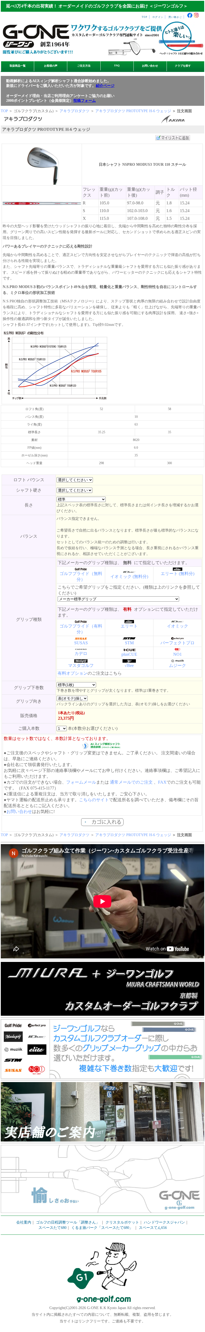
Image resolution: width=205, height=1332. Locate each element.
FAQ (117, 65)
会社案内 (23, 1222)
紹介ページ (105, 86)
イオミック (177, 626)
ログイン (157, 17)
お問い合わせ (150, 65)
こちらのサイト (94, 799)
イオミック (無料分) (129, 576)
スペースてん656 (153, 1228)
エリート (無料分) (177, 573)
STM (129, 643)
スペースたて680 (52, 1228)
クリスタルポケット (122, 1222)
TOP (145, 17)
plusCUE (129, 654)
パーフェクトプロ (177, 643)
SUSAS (81, 643)
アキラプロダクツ (74, 111)
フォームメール (81, 782)
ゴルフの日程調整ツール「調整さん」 (68, 1222)
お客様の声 (50, 65)
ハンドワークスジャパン (164, 1222)
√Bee (129, 665)
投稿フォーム (84, 101)
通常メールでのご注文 (131, 782)
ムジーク (177, 665)
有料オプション (73, 673)
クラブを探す (183, 65)
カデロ (80, 653)
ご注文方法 (83, 65)
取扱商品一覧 (18, 65)
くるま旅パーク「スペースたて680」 (102, 1228)
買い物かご (175, 17)
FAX (162, 782)
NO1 (177, 654)
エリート (129, 626)
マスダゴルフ (81, 665)
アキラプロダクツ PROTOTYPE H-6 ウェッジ (133, 111)
